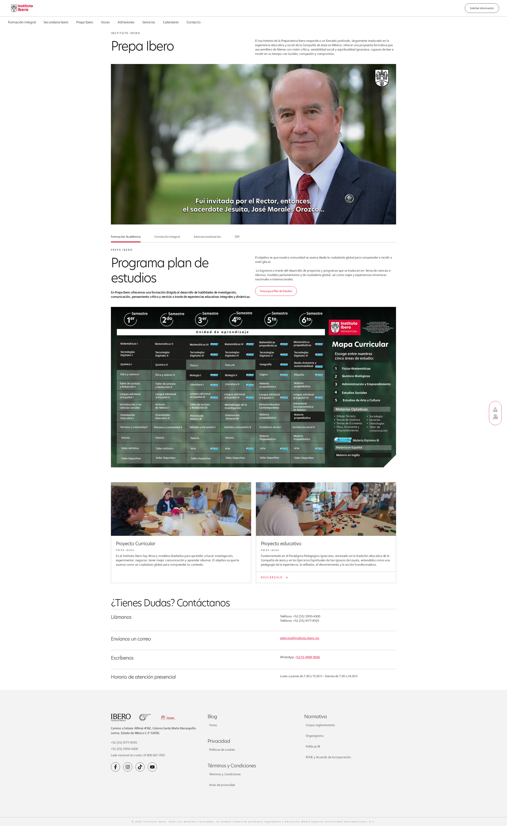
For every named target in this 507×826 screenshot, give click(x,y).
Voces (105, 22)
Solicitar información (482, 8)
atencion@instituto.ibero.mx (299, 638)
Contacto (193, 22)
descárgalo (272, 577)
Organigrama (315, 735)
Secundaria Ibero (56, 22)
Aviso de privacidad (222, 785)
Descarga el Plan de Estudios (276, 291)
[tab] (126, 238)
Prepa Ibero (84, 22)
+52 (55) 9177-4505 (124, 742)
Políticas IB (313, 746)
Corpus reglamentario (320, 725)
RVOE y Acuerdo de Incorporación (328, 757)
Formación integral (22, 22)
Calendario (171, 22)
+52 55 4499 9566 (307, 657)
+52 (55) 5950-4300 (124, 749)
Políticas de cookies (222, 749)
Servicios (148, 22)
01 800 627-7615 (154, 755)
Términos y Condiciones (225, 774)
